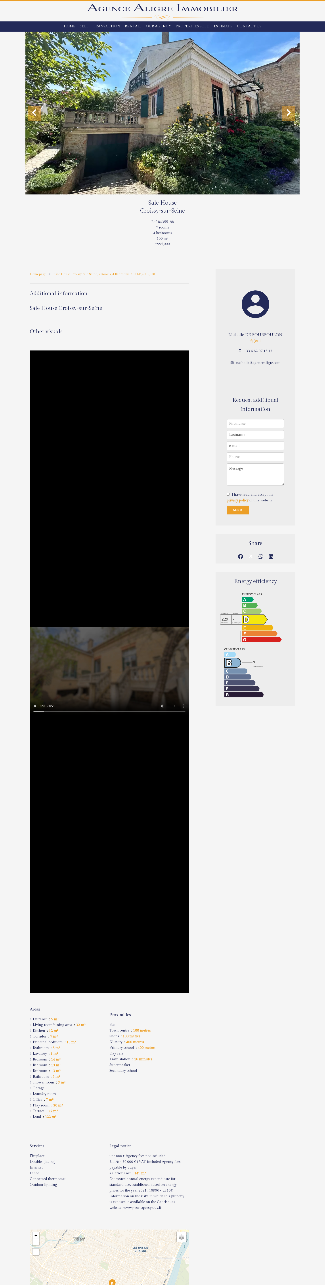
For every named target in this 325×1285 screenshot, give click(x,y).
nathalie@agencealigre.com (258, 363)
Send (237, 510)
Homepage (38, 274)
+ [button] (35, 1235)
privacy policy (238, 500)
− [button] (35, 1242)
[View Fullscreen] (35, 1252)
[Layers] (181, 1237)
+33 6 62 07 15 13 (258, 351)
